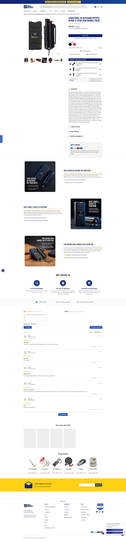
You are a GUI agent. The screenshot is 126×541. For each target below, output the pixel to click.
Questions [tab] (33, 324)
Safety (81, 469)
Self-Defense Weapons (50, 507)
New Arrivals (71, 11)
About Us (66, 507)
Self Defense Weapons (39, 14)
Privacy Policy (84, 517)
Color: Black (71, 42)
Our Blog (66, 512)
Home (25, 14)
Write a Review (97, 328)
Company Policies (85, 514)
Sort (91, 332)
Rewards (66, 514)
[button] (85, 23)
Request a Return (85, 509)
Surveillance (57, 469)
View (100, 64)
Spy (45, 514)
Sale (46, 525)
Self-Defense (30, 14)
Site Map (83, 520)
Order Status (84, 507)
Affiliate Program (68, 517)
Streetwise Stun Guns (50, 528)
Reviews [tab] (27, 324)
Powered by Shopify (42, 537)
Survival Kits (93, 469)
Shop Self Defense (73, 2)
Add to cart (85, 35)
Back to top (63, 501)
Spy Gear (69, 469)
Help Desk (83, 512)
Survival (46, 520)
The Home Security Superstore (32, 537)
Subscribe (98, 485)
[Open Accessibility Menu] (3, 270)
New (46, 522)
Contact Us (67, 509)
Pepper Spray (48, 14)
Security (45, 469)
